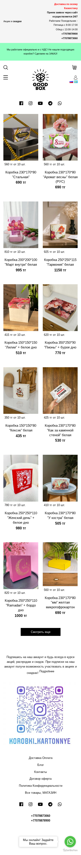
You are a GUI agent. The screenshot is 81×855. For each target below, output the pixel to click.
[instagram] (30, 103)
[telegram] (50, 103)
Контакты (40, 772)
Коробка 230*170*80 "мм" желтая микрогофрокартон (60, 602)
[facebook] (21, 103)
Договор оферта (40, 778)
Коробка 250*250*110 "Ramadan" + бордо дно (21, 605)
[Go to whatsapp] (70, 841)
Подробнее (46, 671)
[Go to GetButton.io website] (70, 850)
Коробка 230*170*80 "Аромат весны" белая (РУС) (60, 177)
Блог (40, 765)
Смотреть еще (40, 632)
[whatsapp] (60, 103)
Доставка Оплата (40, 758)
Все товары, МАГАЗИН (40, 792)
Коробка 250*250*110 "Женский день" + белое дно (21, 517)
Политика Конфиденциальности (40, 785)
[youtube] (40, 103)
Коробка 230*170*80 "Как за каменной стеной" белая (60, 430)
